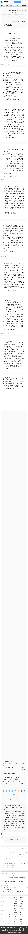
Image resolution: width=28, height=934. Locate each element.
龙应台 (21, 897)
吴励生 (21, 920)
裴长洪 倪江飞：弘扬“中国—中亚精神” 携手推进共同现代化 (14, 855)
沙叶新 (21, 916)
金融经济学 (17, 779)
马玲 (15, 910)
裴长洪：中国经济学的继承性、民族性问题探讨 (12, 851)
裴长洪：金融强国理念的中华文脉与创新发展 (11, 861)
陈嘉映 (2, 901)
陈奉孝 (2, 910)
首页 (2, 5)
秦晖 (2, 897)
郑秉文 (15, 921)
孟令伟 (15, 914)
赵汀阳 (15, 905)
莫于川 (21, 921)
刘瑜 (2, 918)
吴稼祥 (21, 918)
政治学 (17, 5)
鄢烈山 (15, 899)
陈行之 (9, 897)
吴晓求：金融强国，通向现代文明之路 (10, 873)
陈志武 (21, 901)
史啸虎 (15, 912)
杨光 (21, 923)
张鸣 (9, 907)
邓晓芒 (15, 908)
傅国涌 (21, 899)
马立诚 (15, 903)
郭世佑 (9, 910)
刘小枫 (9, 914)
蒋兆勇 (9, 916)
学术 (7, 779)
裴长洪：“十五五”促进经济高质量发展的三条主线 (12, 857)
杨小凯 (15, 920)
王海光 (21, 907)
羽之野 (2, 923)
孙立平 (15, 923)
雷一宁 (21, 914)
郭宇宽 (9, 903)
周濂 (2, 908)
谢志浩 (9, 923)
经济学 (12, 5)
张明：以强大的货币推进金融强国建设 (10, 875)
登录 (13, 840)
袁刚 (9, 920)
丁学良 (2, 899)
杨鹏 (9, 908)
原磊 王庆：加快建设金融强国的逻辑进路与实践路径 (13, 877)
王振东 (21, 910)
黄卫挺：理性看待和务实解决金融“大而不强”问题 (12, 891)
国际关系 (24, 5)
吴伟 (15, 916)
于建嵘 (15, 901)
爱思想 (5, 2)
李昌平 (2, 907)
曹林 (9, 899)
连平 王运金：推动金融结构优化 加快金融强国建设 (12, 881)
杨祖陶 (21, 903)
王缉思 (21, 908)
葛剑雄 (9, 918)
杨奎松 (15, 907)
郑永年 (15, 897)
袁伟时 (9, 912)
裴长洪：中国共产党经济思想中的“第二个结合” (11, 865)
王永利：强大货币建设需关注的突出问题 (10, 879)
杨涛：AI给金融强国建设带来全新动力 (10, 885)
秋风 (2, 914)
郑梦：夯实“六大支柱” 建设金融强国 (9, 889)
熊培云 (21, 912)
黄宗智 (9, 901)
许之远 (2, 920)
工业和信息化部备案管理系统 (14, 932)
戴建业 (21, 905)
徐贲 (2, 903)
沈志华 (2, 905)
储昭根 (15, 918)
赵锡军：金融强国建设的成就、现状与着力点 (11, 883)
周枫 (2, 916)
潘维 (9, 921)
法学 (7, 5)
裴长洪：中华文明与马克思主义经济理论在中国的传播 (13, 867)
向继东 (9, 905)
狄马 (2, 912)
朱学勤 (2, 921)
